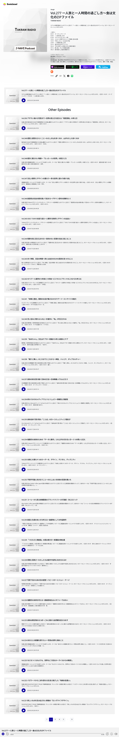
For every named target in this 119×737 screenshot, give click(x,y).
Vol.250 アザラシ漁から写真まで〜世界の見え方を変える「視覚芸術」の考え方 (49, 118)
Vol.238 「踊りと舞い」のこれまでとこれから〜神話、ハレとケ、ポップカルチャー (51, 359)
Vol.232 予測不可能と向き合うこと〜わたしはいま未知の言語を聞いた (46, 480)
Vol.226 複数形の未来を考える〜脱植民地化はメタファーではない (45, 600)
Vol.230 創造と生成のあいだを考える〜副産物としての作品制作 (44, 520)
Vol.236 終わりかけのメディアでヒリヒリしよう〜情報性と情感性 (45, 399)
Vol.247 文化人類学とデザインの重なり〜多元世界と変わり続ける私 (46, 178)
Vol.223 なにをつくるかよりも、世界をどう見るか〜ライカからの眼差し (47, 660)
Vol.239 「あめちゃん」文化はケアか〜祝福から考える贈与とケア (45, 339)
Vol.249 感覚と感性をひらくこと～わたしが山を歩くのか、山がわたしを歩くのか (50, 138)
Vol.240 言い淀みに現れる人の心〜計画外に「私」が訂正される (44, 319)
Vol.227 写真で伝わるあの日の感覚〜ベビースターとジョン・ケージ (46, 580)
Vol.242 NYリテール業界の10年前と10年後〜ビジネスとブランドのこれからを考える (51, 279)
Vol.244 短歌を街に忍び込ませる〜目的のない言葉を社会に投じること (46, 239)
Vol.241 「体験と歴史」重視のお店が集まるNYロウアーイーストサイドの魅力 (49, 299)
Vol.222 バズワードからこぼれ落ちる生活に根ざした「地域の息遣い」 (46, 680)
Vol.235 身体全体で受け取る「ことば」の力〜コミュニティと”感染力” (46, 419)
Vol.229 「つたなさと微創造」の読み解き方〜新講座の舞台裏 (43, 540)
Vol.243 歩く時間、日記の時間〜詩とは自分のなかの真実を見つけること (47, 259)
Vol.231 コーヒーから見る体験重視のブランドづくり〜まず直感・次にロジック (50, 500)
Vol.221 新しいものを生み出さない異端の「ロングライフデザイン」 (46, 700)
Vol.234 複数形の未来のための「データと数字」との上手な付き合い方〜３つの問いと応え (53, 439)
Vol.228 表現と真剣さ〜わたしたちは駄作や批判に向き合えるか (44, 560)
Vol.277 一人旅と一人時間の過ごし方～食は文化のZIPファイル (44, 90)
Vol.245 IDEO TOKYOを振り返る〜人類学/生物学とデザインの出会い (46, 219)
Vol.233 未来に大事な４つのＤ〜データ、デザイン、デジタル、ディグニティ (49, 460)
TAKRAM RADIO (56, 21)
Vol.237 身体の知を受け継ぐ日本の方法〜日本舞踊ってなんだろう (45, 379)
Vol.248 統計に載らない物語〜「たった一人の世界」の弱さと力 (44, 158)
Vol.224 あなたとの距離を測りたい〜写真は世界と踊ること (42, 640)
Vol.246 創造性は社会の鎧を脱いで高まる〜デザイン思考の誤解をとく (46, 199)
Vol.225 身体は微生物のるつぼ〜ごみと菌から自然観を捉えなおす (45, 620)
